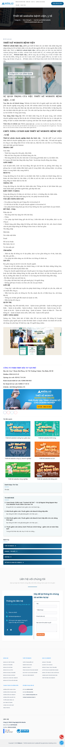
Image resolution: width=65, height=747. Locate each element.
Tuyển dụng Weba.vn (8, 699)
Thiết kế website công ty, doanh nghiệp (18, 458)
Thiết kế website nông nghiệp (18, 479)
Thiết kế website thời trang (47, 438)
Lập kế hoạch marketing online (50, 670)
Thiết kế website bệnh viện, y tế (33, 22)
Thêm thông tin (27, 20)
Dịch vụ (33, 1)
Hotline (28, 692)
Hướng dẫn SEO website (9, 694)
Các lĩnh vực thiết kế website (42, 20)
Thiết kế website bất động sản (47, 479)
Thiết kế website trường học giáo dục (18, 438)
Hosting (7, 557)
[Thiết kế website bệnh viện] (32, 341)
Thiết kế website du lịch (47, 458)
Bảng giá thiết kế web (8, 662)
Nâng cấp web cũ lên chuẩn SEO (50, 672)
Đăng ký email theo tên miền (49, 667)
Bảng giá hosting (7, 667)
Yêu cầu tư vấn (57, 3)
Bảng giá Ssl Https (8, 670)
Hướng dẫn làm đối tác (9, 697)
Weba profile (6, 707)
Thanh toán (23, 5)
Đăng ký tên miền (46, 662)
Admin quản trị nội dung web (49, 675)
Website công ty (27, 667)
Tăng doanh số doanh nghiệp (30, 670)
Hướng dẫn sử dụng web (9, 692)
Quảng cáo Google (47, 664)
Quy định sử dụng (7, 702)
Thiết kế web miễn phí (28, 662)
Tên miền (17, 5)
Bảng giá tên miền (7, 664)
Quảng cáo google (40, 1)
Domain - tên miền (10, 551)
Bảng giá (28, 1)
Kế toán (28, 689)
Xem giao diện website (28, 675)
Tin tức (7, 489)
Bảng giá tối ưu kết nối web (10, 680)
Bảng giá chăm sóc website (10, 677)
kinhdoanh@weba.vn (15, 616)
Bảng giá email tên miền (9, 672)
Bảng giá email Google (9, 675)
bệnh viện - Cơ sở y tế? (42, 138)
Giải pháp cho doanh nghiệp (30, 672)
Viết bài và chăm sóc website (13, 562)
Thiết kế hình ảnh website (48, 677)
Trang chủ (17, 20)
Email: (30, 694)
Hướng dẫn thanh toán (9, 689)
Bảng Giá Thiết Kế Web (20, 1)
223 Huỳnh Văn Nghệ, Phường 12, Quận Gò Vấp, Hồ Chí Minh (18, 621)
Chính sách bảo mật (8, 705)
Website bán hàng (27, 664)
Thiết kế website (9, 545)
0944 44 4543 (13, 612)
